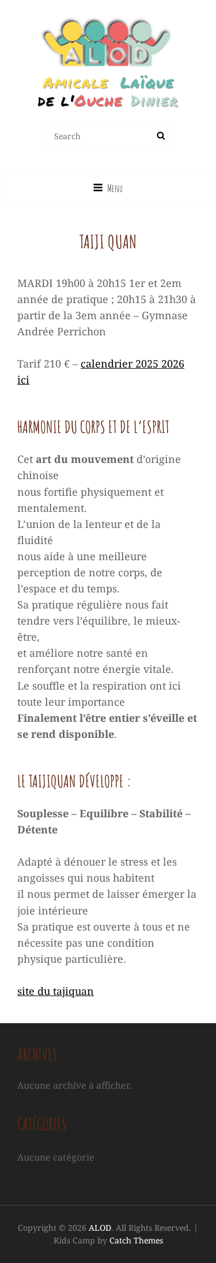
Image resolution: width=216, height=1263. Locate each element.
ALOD (100, 1227)
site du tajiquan (55, 991)
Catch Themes (136, 1240)
